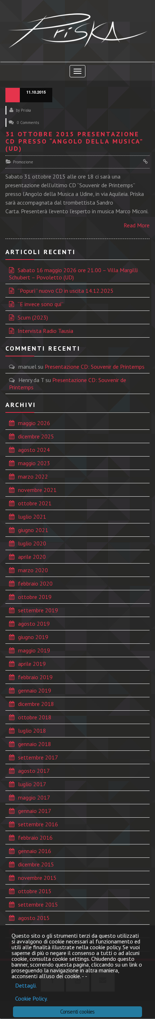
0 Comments (28, 122)
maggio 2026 (34, 423)
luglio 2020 (32, 543)
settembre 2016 (38, 824)
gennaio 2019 (34, 690)
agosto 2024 (34, 449)
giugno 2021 (33, 530)
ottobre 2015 (35, 891)
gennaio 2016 (34, 851)
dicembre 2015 (36, 864)
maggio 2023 (34, 463)
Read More (137, 225)
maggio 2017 (34, 797)
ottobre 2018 (35, 717)
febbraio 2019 (35, 677)
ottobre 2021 (35, 503)
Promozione (23, 161)
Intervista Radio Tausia (45, 330)
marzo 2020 (33, 570)
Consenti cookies (77, 1011)
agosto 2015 (34, 917)
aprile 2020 (32, 556)
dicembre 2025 (36, 436)
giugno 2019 (33, 637)
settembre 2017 (38, 757)
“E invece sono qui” (40, 304)
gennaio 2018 (34, 744)
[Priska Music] (77, 30)
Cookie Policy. (31, 998)
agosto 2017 (34, 770)
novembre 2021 (37, 489)
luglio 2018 (32, 730)
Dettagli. (26, 985)
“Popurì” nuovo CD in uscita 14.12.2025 (66, 290)
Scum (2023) (33, 317)
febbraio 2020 (35, 583)
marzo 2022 (33, 476)
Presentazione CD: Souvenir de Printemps (95, 366)
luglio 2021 (32, 516)
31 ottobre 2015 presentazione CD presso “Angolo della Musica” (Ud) (74, 141)
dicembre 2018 (36, 703)
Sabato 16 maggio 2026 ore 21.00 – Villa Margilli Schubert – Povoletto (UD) (73, 273)
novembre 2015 (37, 877)
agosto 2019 (34, 623)
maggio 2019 (34, 650)
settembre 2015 (38, 904)
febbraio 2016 (35, 837)
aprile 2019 (32, 663)
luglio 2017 (32, 784)
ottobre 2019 (35, 596)
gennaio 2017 (34, 810)
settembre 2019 (38, 610)
